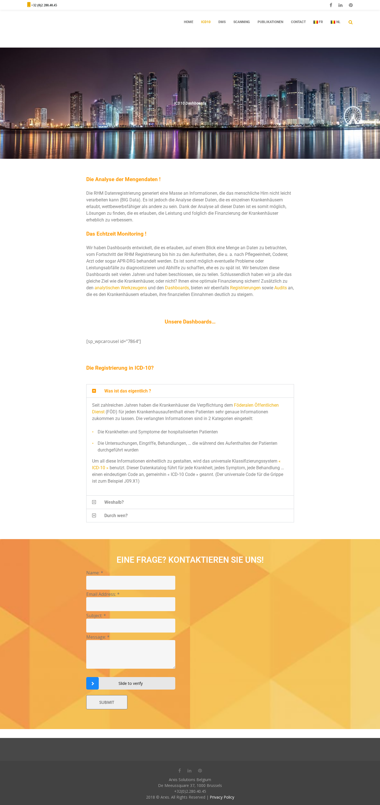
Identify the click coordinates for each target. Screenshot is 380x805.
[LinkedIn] (340, 5)
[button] (190, 390)
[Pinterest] (351, 5)
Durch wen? (116, 515)
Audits (280, 287)
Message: (98, 637)
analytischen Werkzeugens (121, 287)
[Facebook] (331, 5)
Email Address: (103, 594)
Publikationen (270, 22)
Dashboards (177, 287)
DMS (222, 22)
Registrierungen (245, 287)
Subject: (96, 616)
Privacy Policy (222, 797)
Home (188, 22)
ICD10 (206, 22)
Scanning (241, 22)
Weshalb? (114, 502)
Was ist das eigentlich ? (127, 391)
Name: (94, 573)
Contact (298, 22)
